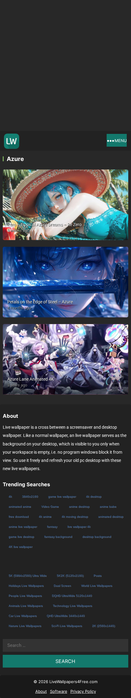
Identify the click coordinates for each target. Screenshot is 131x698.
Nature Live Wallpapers (25, 625)
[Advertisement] (65, 65)
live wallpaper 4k (78, 526)
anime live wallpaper (23, 526)
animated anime (20, 506)
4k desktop (93, 496)
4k (10, 496)
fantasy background (58, 536)
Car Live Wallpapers (23, 615)
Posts (97, 575)
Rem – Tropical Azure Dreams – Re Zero (44, 224)
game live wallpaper (62, 496)
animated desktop (110, 516)
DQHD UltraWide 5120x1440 (72, 595)
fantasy (52, 526)
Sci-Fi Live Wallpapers (66, 625)
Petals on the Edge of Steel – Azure (40, 301)
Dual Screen (62, 585)
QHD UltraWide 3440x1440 (66, 615)
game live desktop (21, 536)
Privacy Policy (83, 691)
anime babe (108, 506)
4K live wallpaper (20, 546)
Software (58, 691)
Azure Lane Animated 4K (30, 379)
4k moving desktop (75, 516)
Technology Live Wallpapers (72, 605)
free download (19, 516)
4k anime (45, 516)
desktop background (96, 536)
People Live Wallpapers (25, 595)
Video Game (50, 506)
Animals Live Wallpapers (26, 605)
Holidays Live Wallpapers (26, 585)
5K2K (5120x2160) (70, 575)
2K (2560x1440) (103, 625)
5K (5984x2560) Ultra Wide (28, 575)
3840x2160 (30, 496)
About (41, 691)
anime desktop (79, 506)
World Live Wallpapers (96, 585)
